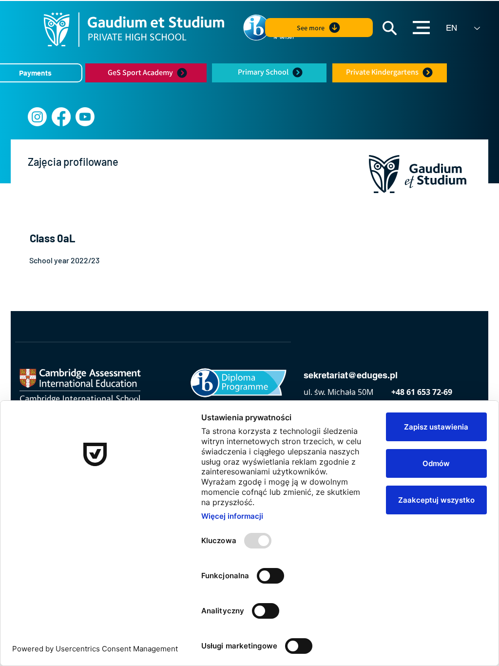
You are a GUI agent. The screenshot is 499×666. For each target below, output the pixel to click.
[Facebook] (61, 116)
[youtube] (85, 116)
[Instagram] (37, 116)
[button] (390, 28)
